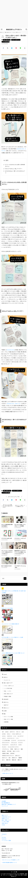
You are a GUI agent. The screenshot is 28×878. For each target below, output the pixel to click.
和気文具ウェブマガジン (14, 29)
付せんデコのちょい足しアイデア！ (13, 168)
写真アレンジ (16, 749)
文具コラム (5, 702)
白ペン (3, 759)
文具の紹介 (5, 699)
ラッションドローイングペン (13, 746)
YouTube (4, 837)
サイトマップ (5, 806)
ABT (3, 731)
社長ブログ (6, 705)
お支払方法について (6, 817)
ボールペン (20, 742)
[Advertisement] (14, 14)
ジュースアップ (20, 736)
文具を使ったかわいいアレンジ (8, 755)
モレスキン (4, 746)
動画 (22, 749)
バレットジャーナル (21, 740)
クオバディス (9, 736)
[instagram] (14, 872)
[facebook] (11, 872)
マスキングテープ (13, 744)
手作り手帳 (9, 751)
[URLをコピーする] (25, 48)
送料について (5, 815)
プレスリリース (7, 680)
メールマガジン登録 (6, 840)
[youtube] (16, 872)
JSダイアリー (12, 731)
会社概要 (4, 801)
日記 (9, 757)
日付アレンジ (4, 757)
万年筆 (11, 749)
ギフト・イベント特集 (8, 716)
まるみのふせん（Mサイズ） (14, 403)
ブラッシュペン (14, 742)
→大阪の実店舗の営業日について (9, 862)
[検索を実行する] (25, 578)
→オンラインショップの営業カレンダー (11, 860)
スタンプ (3, 738)
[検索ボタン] (26, 29)
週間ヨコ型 (14, 759)
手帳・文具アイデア (6, 39)
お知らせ (5, 677)
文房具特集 (6, 722)
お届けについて (5, 818)
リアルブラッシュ (5, 749)
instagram (4, 834)
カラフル (3, 736)
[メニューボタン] (1, 29)
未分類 (4, 711)
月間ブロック (14, 757)
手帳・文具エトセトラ (8, 693)
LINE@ (3, 825)
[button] (3, 48)
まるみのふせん (10, 350)
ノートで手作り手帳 (5, 41)
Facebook (4, 839)
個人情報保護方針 (6, 803)
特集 (4, 713)
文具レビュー (6, 708)
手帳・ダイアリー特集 (8, 719)
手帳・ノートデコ (7, 691)
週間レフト (20, 759)
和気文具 (3, 751)
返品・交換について (6, 820)
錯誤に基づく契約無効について (9, 804)
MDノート (18, 731)
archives (6, 731)
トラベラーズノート (10, 738)
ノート (17, 738)
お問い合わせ (5, 823)
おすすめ (3, 734)
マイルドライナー (5, 744)
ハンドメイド (13, 740)
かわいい (8, 734)
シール (15, 736)
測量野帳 (20, 757)
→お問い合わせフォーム (7, 773)
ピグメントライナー (6, 742)
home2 (5, 674)
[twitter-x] (13, 872)
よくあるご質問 (5, 821)
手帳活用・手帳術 (7, 696)
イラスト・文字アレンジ (16, 39)
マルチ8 (19, 744)
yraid (23, 731)
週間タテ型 (8, 759)
